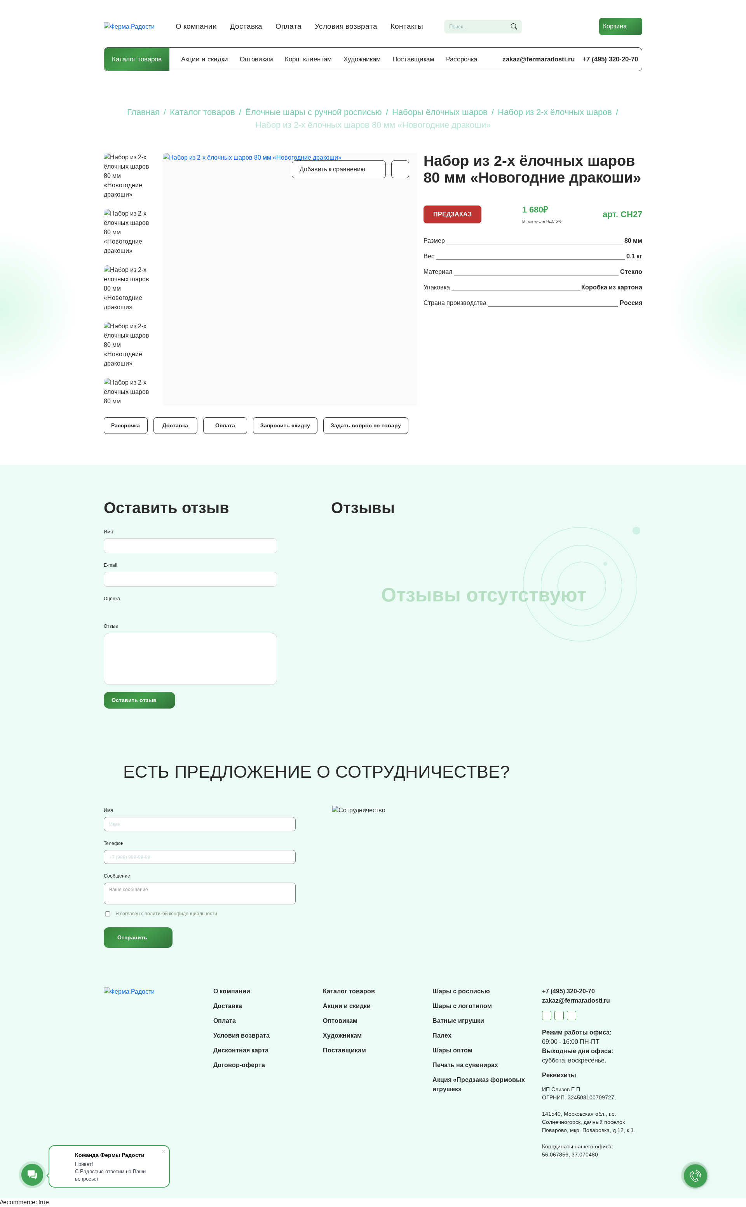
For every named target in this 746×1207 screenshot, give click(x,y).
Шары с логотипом (462, 1006)
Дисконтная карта (240, 1050)
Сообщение (117, 876)
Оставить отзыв (134, 700)
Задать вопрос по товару (366, 425)
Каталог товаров (137, 59)
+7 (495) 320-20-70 (610, 59)
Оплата (288, 26)
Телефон (114, 843)
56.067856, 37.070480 (570, 1154)
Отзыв (111, 626)
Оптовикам (256, 59)
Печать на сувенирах (465, 1065)
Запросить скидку (285, 425)
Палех (441, 1035)
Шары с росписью (461, 991)
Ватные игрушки (458, 1020)
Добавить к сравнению (332, 169)
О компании (196, 26)
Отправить (132, 937)
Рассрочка (461, 59)
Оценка (112, 598)
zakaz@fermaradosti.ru (538, 59)
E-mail (110, 565)
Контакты (406, 26)
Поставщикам (413, 59)
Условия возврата (346, 26)
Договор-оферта (239, 1065)
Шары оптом (452, 1050)
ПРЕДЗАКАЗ (452, 214)
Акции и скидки (204, 59)
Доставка (246, 26)
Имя (108, 532)
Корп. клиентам (308, 59)
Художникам (362, 59)
